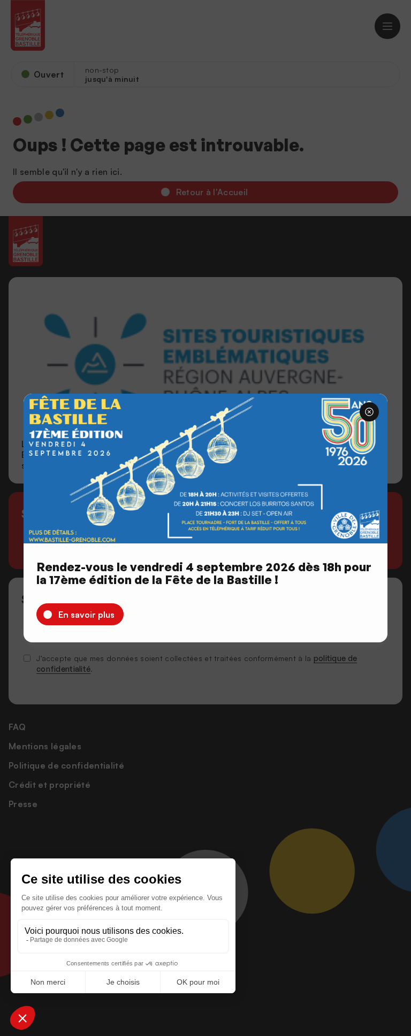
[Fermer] (369, 411)
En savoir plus (86, 614)
